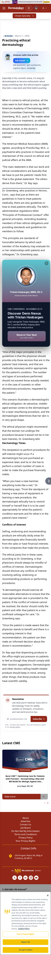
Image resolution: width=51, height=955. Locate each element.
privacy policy (15, 727)
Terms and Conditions (25, 834)
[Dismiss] (46, 263)
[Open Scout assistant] (36, 8)
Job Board (26, 827)
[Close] (48, 895)
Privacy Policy (26, 837)
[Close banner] (47, 3)
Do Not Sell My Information (25, 831)
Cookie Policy (24, 928)
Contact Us (25, 824)
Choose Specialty (22, 15)
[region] (25, 923)
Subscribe (37, 719)
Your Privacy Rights (25, 840)
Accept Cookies (25, 950)
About (25, 817)
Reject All (25, 942)
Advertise (25, 821)
